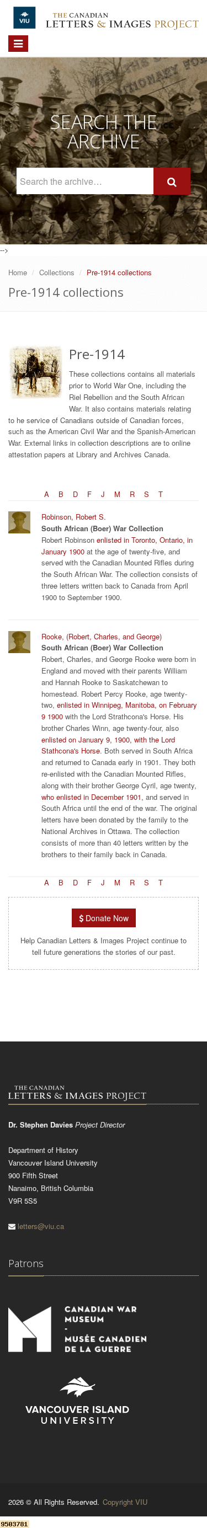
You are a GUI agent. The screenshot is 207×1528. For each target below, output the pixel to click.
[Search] (171, 181)
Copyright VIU (125, 1502)
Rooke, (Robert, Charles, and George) (101, 636)
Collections (57, 272)
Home (17, 272)
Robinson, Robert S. (73, 516)
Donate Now (106, 917)
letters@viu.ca (41, 1226)
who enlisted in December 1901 (91, 797)
